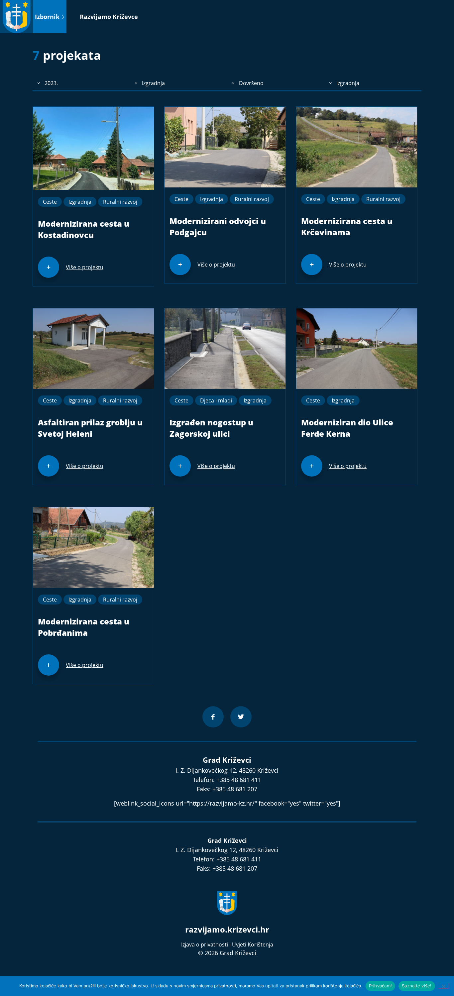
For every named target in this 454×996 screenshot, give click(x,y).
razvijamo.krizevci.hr (227, 929)
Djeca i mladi (216, 400)
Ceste (50, 201)
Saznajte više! (417, 985)
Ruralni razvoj (120, 201)
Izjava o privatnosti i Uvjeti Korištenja (227, 944)
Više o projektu (84, 267)
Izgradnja (79, 201)
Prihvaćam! (380, 985)
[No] (443, 986)
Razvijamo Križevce (109, 17)
